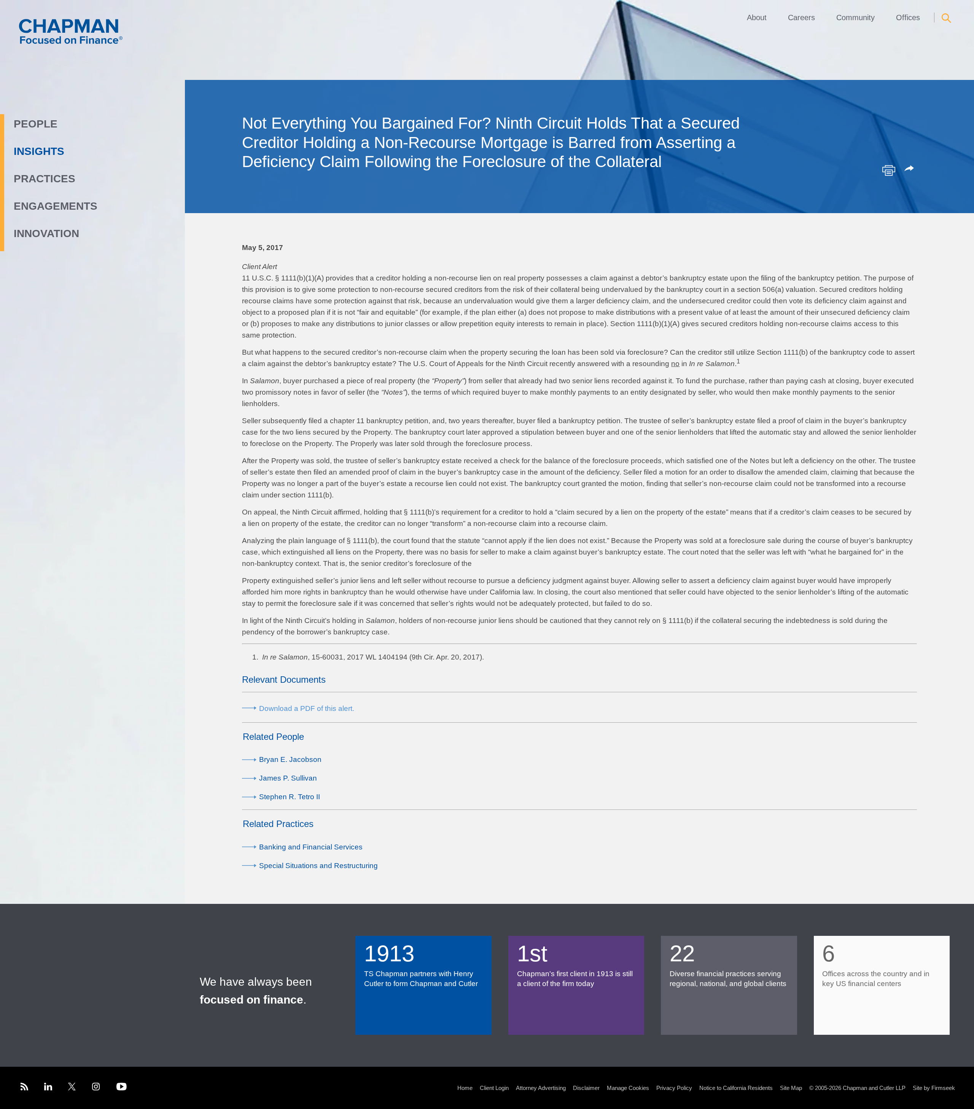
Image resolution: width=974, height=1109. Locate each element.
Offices (908, 17)
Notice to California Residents (736, 1088)
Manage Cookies (628, 1088)
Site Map (791, 1088)
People (35, 124)
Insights (39, 151)
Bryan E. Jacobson (290, 759)
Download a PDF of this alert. (306, 708)
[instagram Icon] (96, 1088)
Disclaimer (586, 1088)
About (757, 17)
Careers (801, 17)
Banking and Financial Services (311, 847)
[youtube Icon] (121, 1088)
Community (855, 17)
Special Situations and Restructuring (318, 866)
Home (465, 1088)
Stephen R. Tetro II (289, 797)
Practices (44, 179)
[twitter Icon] (72, 1088)
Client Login (494, 1088)
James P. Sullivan (288, 778)
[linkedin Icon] (48, 1088)
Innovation (46, 233)
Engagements (55, 206)
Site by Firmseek (934, 1088)
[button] (910, 169)
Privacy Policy (674, 1088)
